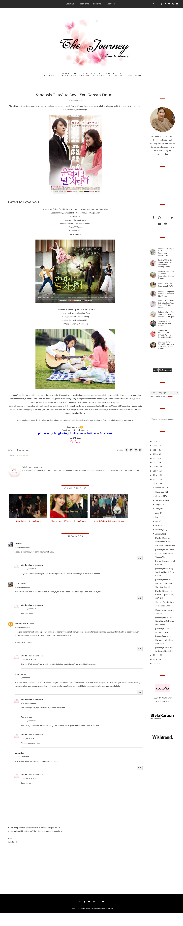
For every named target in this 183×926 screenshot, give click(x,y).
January (158, 534)
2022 (155, 458)
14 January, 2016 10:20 (22, 678)
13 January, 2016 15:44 (28, 659)
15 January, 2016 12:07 (28, 721)
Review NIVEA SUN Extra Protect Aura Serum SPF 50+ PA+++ (166, 304)
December (160, 487)
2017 (155, 479)
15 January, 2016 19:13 (28, 738)
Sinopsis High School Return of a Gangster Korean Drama (166, 345)
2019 (155, 471)
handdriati (19, 753)
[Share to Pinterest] (136, 450)
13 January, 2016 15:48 (28, 609)
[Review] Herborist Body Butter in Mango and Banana (164, 621)
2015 (155, 655)
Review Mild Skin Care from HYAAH (165, 285)
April (157, 521)
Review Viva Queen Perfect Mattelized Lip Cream (166, 293)
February (159, 529)
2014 (155, 659)
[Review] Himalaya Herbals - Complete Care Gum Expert (163, 583)
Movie (26, 455)
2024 (155, 450)
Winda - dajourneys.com (32, 565)
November (160, 492)
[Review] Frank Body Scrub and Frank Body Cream (164, 572)
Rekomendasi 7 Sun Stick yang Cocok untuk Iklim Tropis (166, 314)
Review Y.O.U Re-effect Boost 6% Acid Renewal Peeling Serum (165, 263)
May (157, 517)
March (158, 525)
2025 (155, 445)
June (157, 513)
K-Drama (18, 455)
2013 (155, 663)
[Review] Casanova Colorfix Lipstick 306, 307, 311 (164, 594)
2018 (155, 475)
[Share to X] (131, 450)
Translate (169, 396)
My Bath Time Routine (165, 545)
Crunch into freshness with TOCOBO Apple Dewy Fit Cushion (165, 333)
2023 (155, 454)
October (159, 496)
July (157, 508)
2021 (155, 462)
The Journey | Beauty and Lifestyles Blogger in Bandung (95, 908)
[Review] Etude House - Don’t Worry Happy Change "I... (164, 553)
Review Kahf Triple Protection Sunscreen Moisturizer (166, 251)
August (158, 504)
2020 (155, 466)
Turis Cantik (20, 583)
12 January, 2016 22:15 (28, 569)
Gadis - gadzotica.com (25, 623)
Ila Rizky (18, 543)
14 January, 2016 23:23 (28, 703)
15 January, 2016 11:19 (22, 757)
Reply (139, 558)
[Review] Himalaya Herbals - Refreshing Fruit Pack (164, 640)
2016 (155, 483)
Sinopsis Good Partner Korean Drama (164, 323)
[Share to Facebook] (127, 450)
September (160, 500)
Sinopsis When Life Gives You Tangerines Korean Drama (166, 274)
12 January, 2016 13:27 (22, 547)
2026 (155, 441)
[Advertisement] (26, 866)
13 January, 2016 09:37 (22, 627)
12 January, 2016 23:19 (22, 587)
